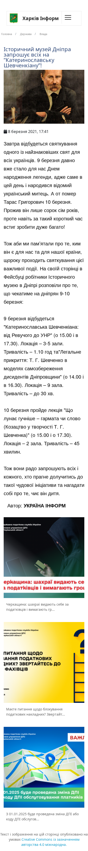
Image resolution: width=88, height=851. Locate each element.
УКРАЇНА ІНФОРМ (45, 505)
